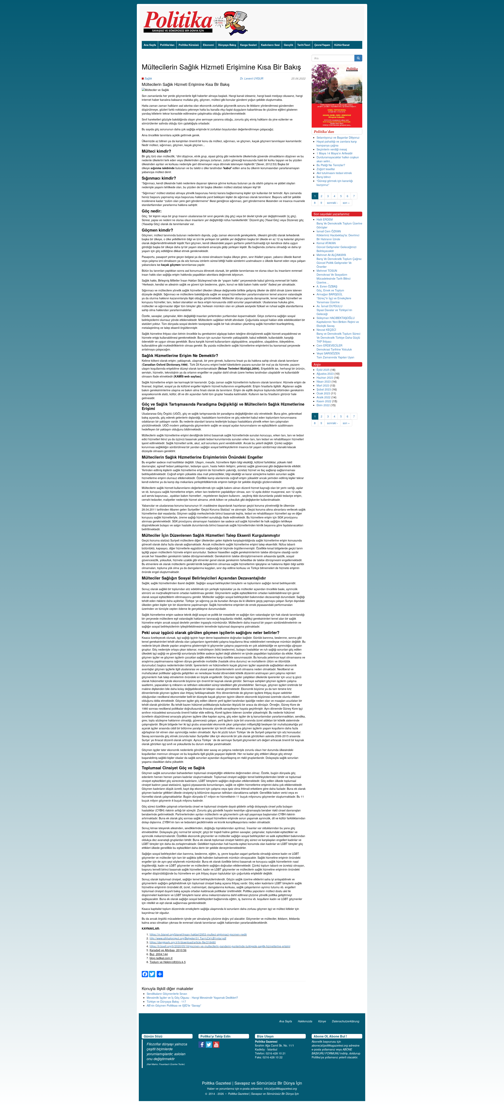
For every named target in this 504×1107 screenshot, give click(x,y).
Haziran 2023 (325, 377)
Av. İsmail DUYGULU (329, 306)
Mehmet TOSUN (327, 271)
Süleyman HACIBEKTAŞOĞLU (336, 318)
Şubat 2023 (324, 389)
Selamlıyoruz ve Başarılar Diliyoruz (338, 137)
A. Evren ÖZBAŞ (327, 286)
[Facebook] (145, 971)
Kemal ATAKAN (326, 243)
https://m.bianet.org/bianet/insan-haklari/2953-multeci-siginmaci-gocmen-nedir (198, 934)
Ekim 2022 (323, 405)
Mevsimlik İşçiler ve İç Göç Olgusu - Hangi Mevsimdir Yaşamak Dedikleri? (192, 997)
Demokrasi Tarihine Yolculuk (334, 349)
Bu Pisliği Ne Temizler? (331, 165)
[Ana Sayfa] (197, 23)
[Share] (160, 971)
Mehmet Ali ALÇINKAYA (331, 255)
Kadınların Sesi (270, 45)
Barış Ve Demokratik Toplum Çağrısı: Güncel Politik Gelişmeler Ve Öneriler (339, 263)
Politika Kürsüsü (189, 45)
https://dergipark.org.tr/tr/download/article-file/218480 (183, 942)
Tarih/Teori (303, 45)
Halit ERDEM (325, 219)
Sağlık (148, 78)
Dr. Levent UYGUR (251, 78)
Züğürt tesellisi (326, 169)
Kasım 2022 (324, 401)
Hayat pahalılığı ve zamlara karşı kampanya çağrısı (337, 143)
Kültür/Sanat (341, 45)
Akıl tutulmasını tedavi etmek (334, 173)
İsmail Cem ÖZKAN (329, 231)
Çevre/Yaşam (322, 45)
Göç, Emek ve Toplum (330, 290)
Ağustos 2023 (325, 373)
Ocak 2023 (323, 393)
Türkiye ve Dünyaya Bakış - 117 (166, 1001)
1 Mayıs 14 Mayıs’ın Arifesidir (335, 153)
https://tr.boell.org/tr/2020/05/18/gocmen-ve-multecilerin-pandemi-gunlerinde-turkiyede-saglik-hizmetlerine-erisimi (220, 946)
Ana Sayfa (150, 45)
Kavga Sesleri (248, 45)
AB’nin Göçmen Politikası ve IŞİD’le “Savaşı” (174, 1005)
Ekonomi (208, 45)
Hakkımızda (305, 1021)
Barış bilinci (324, 177)
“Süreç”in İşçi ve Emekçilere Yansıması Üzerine (334, 300)
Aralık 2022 (324, 397)
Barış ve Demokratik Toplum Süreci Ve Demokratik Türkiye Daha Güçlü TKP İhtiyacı (338, 337)
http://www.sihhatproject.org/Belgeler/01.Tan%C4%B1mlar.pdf (188, 938)
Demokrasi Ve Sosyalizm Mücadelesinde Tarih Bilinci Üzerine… (333, 278)
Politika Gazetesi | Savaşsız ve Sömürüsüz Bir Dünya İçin (263, 1094)
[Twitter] (152, 971)
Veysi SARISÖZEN (328, 353)
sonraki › (332, 203)
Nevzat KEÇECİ (326, 330)
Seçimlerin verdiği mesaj (332, 149)
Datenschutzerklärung (345, 1021)
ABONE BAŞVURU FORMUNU (332, 1051)
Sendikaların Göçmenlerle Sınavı (167, 994)
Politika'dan (167, 45)
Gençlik (288, 45)
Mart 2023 (323, 385)
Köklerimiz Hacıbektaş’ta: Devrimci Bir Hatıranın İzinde (338, 237)
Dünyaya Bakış (227, 45)
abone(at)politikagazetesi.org (330, 1045)
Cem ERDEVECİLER (329, 345)
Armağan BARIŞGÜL (330, 294)
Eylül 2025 (323, 370)
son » (346, 203)
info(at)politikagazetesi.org (280, 1088)
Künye (322, 1021)
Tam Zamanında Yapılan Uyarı (335, 357)
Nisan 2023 (324, 381)
